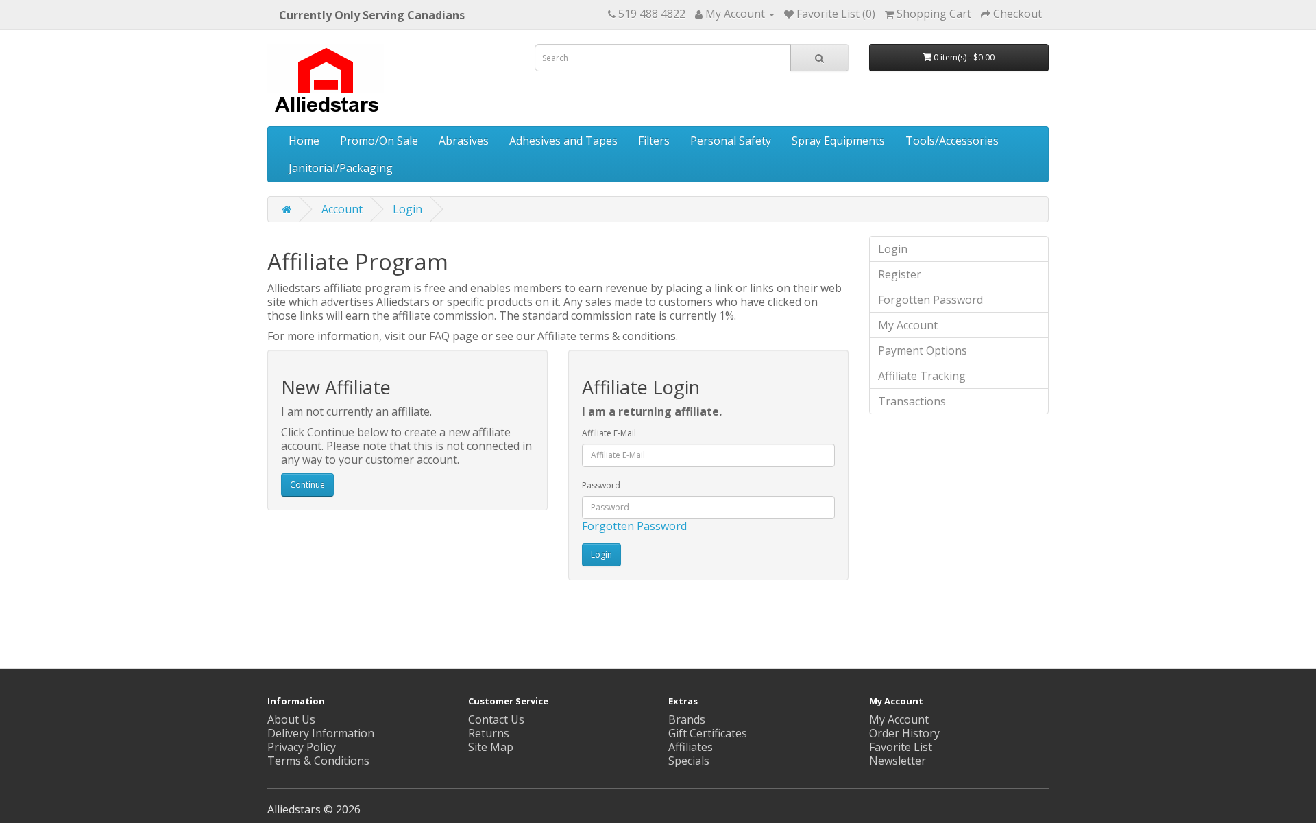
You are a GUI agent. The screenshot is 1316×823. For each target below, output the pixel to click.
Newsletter (897, 760)
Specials (688, 760)
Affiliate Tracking (922, 375)
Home (304, 140)
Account (342, 209)
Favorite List (900, 746)
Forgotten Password (634, 526)
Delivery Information (320, 733)
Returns (488, 733)
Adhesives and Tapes (563, 140)
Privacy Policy (301, 746)
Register (899, 274)
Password (601, 485)
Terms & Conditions (318, 760)
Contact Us (496, 719)
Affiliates (690, 746)
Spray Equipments (838, 140)
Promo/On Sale (379, 140)
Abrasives (464, 140)
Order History (904, 733)
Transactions (912, 401)
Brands (686, 719)
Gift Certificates (707, 733)
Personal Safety (730, 140)
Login (407, 209)
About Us (291, 719)
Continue (307, 484)
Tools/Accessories (952, 140)
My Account (908, 325)
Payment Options (922, 350)
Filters (654, 140)
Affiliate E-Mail (609, 433)
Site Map (490, 746)
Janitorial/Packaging (341, 168)
